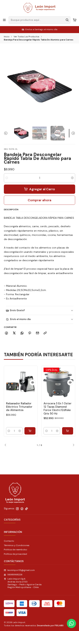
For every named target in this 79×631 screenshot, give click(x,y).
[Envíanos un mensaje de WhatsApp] (71, 623)
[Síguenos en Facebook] (22, 508)
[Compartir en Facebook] (6, 333)
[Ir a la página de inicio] (39, 7)
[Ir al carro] (74, 20)
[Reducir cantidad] (6, 178)
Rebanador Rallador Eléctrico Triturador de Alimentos (19, 407)
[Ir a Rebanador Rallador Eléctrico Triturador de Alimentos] (20, 382)
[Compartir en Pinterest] (30, 333)
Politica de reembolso (15, 549)
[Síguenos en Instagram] (17, 508)
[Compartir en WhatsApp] (22, 333)
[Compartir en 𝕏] (14, 333)
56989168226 (14, 574)
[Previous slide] (6, 133)
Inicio (6, 37)
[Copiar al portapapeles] (45, 333)
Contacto (9, 540)
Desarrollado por (50, 625)
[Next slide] (72, 133)
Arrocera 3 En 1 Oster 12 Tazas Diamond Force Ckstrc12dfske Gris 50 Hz (57, 408)
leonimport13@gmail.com (21, 570)
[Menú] (4, 20)
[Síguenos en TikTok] (26, 508)
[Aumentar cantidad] (72, 178)
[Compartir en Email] (37, 333)
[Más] (32, 382)
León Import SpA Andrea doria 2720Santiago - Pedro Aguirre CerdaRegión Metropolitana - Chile (25, 583)
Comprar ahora (39, 200)
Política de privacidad (15, 554)
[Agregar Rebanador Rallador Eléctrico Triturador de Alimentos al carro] (29, 431)
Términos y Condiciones (16, 545)
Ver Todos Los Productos (26, 37)
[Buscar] (67, 20)
